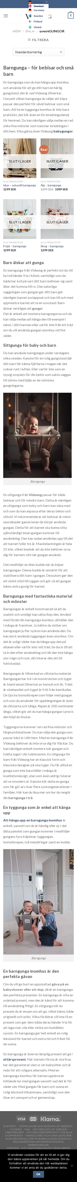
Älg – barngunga (51, 185)
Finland (38, 21)
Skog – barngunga (52, 246)
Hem (17, 31)
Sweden (38, 15)
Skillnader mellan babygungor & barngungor (38, 1143)
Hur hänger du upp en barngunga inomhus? (38, 1138)
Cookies (16, 1129)
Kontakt (10, 1126)
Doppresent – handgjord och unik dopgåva (38, 1135)
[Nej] (72, 1166)
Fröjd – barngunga (14, 246)
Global (37, 27)
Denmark (39, 6)
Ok (38, 1174)
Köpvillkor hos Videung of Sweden (46, 1126)
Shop (30, 31)
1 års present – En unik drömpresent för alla (39, 1132)
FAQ (27, 1129)
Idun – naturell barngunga (19, 185)
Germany (39, 2)
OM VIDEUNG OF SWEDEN (50, 1129)
